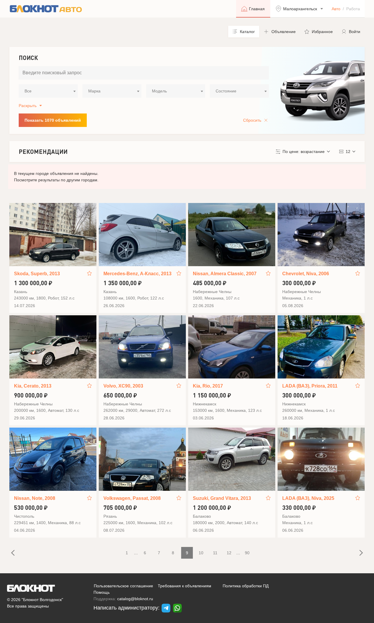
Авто (336, 8)
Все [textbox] (28, 91)
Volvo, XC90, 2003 (123, 385)
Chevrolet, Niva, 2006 (305, 273)
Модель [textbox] (159, 91)
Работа (353, 8)
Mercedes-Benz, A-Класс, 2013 (137, 273)
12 (229, 552)
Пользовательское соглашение (123, 586)
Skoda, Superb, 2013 (37, 273)
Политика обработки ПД (246, 586)
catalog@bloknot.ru (135, 598)
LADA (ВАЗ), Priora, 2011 (309, 385)
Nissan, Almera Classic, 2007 (225, 273)
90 (247, 552)
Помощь (102, 592)
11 (215, 552)
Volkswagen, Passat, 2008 (132, 498)
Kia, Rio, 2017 (208, 385)
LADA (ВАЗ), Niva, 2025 (308, 498)
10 (201, 552)
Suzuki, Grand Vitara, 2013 (222, 498)
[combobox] (48, 91)
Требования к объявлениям (184, 586)
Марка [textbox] (94, 91)
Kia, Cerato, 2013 (32, 385)
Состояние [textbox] (226, 91)
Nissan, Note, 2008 (34, 498)
